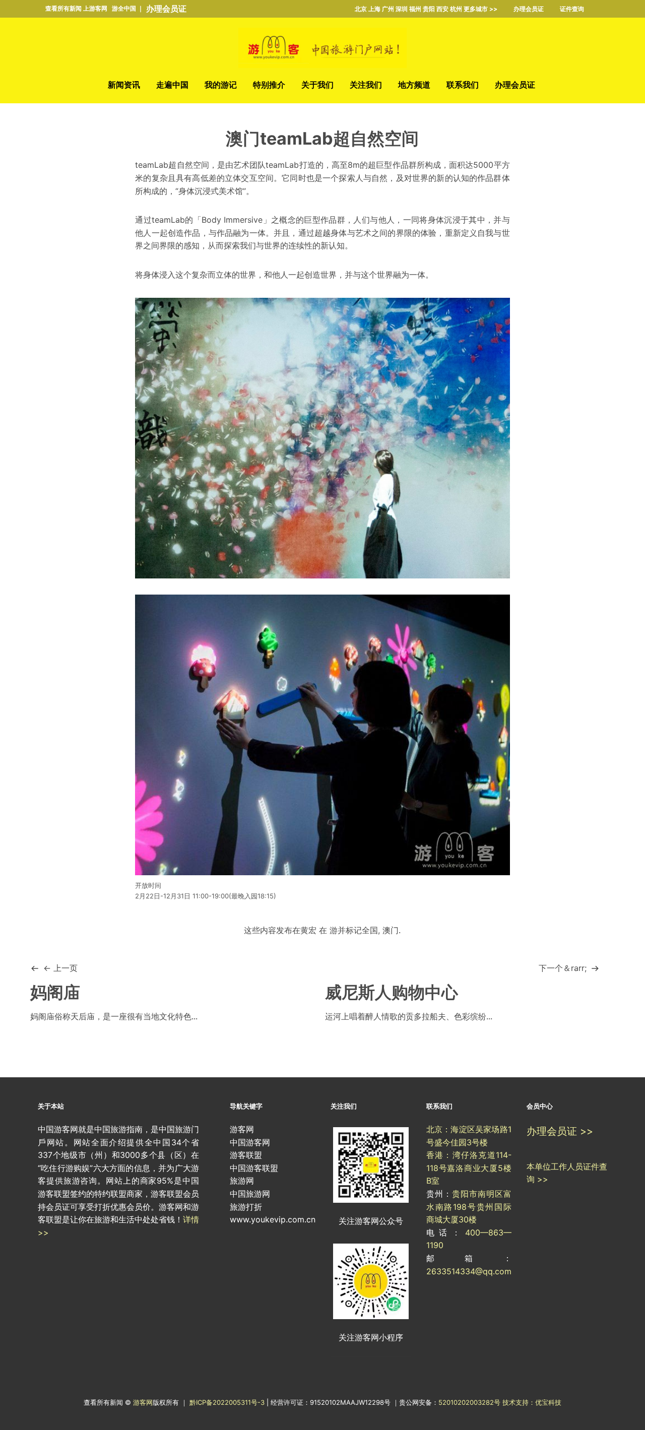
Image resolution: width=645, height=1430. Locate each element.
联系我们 (462, 85)
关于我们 (317, 85)
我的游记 (221, 85)
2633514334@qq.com (468, 1271)
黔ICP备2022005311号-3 (228, 1402)
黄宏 (308, 930)
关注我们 (366, 85)
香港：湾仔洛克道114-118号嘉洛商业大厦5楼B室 (468, 1168)
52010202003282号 (469, 1402)
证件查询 (572, 9)
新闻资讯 (124, 85)
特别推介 (269, 85)
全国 (370, 930)
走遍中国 (172, 85)
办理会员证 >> (560, 1131)
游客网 (143, 1402)
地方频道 (414, 85)
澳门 (390, 930)
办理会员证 (166, 9)
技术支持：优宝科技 (531, 1402)
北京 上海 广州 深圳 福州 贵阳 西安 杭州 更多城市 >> (426, 9)
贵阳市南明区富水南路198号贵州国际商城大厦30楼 (468, 1206)
